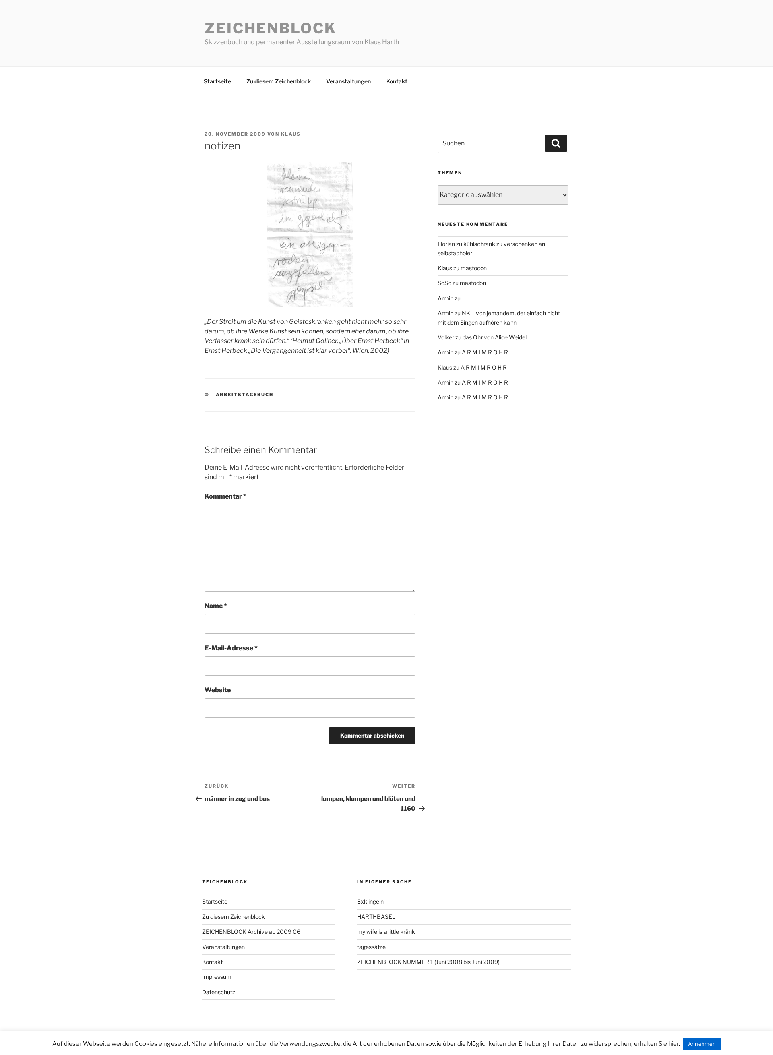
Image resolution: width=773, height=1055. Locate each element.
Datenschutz (218, 992)
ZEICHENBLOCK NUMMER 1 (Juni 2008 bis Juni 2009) (428, 961)
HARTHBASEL (376, 916)
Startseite (217, 81)
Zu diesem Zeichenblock (278, 81)
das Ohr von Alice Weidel (495, 337)
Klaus (291, 134)
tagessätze (371, 946)
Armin (445, 298)
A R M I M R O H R (485, 352)
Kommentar (225, 496)
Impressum (216, 976)
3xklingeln (370, 901)
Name (216, 606)
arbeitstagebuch (245, 394)
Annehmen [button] (702, 1044)
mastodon (474, 268)
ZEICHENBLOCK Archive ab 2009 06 (251, 931)
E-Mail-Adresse (231, 648)
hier (673, 1043)
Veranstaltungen (348, 81)
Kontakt (396, 81)
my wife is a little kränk (386, 931)
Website (218, 690)
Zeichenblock (271, 28)
